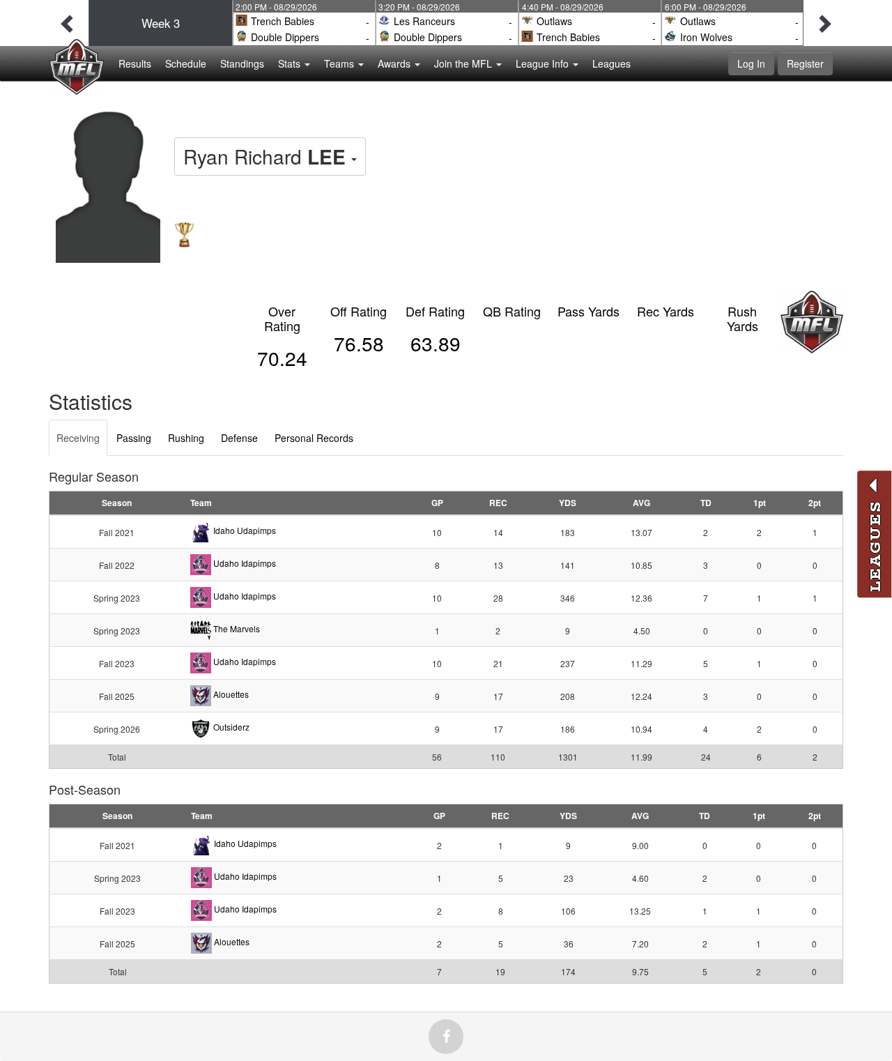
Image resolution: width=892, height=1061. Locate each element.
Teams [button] (340, 63)
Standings (242, 63)
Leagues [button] (611, 63)
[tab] (78, 438)
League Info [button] (543, 63)
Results (134, 63)
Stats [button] (290, 63)
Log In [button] (751, 63)
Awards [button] (395, 63)
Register (805, 63)
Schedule (185, 63)
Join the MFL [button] (464, 63)
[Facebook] (446, 1036)
